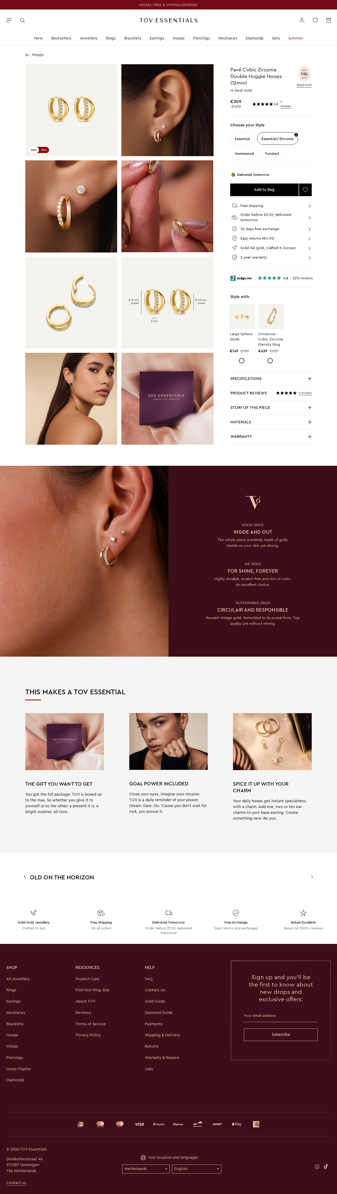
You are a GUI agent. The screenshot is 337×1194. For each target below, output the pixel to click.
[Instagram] (317, 1166)
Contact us (16, 1183)
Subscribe (281, 1034)
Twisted (272, 153)
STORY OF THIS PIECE (271, 409)
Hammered (244, 153)
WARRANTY (241, 436)
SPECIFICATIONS (271, 380)
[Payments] (168, 1124)
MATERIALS (271, 423)
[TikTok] (326, 1166)
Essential (242, 138)
